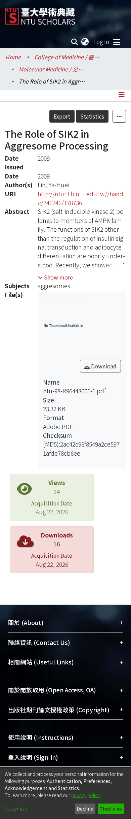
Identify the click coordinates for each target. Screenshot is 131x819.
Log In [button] (101, 41)
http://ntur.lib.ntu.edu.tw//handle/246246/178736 (81, 198)
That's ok (110, 808)
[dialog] (65, 793)
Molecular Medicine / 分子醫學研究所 (52, 69)
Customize (16, 808)
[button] (55, 277)
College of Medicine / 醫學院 (67, 57)
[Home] (40, 14)
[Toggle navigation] (116, 41)
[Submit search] (75, 42)
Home (13, 57)
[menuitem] (85, 41)
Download (103, 366)
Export (62, 116)
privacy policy (85, 795)
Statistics (92, 116)
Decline (85, 808)
